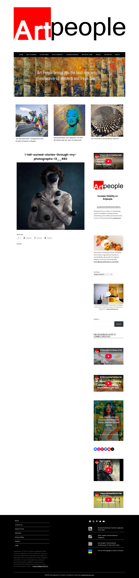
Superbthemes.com (87, 575)
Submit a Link (19, 529)
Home (21, 55)
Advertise (108, 55)
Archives (97, 272)
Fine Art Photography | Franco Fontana (110, 551)
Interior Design (72, 55)
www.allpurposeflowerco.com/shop (106, 262)
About (117, 55)
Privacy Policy (19, 537)
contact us (117, 218)
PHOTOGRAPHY (57, 55)
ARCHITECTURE (87, 55)
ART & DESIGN (31, 55)
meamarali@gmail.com (40, 566)
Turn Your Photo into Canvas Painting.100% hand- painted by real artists (108, 421)
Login (16, 545)
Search (96, 319)
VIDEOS (98, 55)
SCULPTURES (44, 55)
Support (17, 541)
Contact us (19, 525)
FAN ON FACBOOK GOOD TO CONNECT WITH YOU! (105, 335)
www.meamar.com (112, 309)
